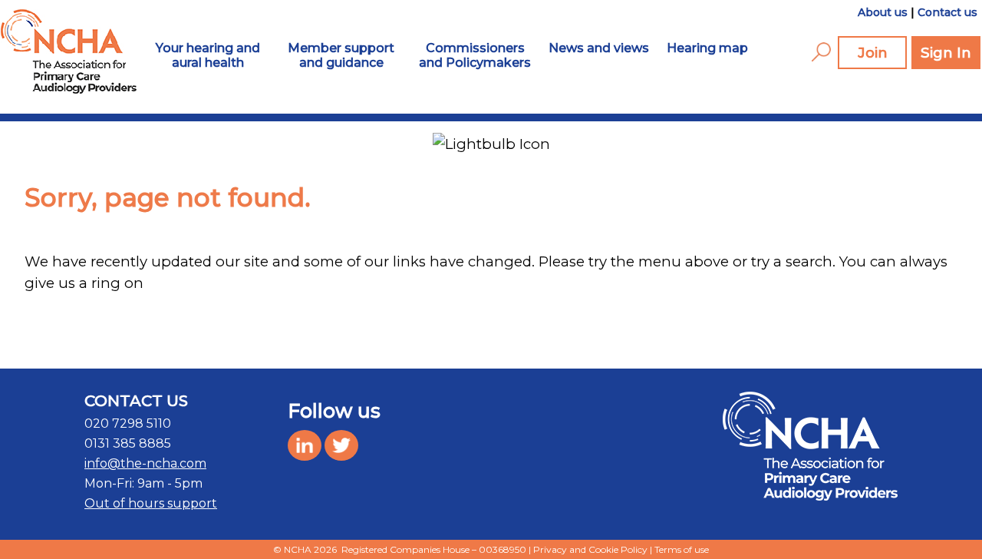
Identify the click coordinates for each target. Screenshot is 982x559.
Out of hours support (150, 503)
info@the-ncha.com (145, 463)
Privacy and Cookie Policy (590, 549)
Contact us (947, 12)
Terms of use (681, 549)
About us (883, 12)
